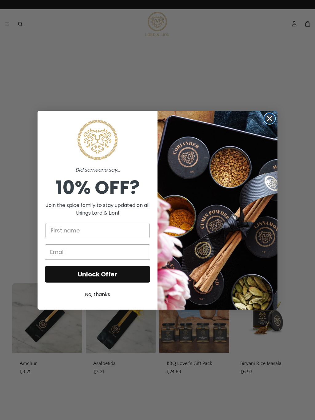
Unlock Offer (97, 274)
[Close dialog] (269, 118)
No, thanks (97, 294)
